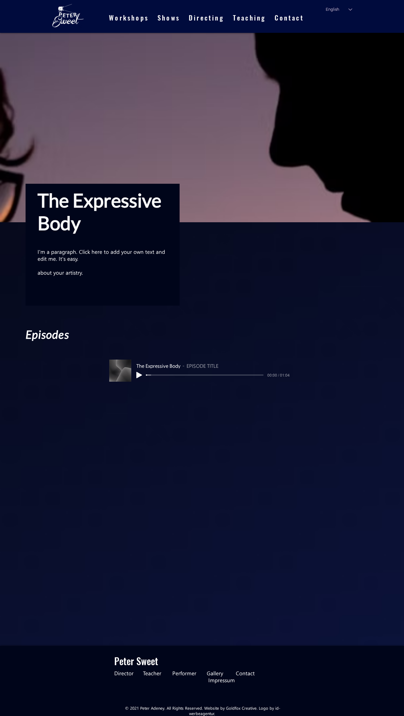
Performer (184, 673)
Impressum (221, 680)
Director (128, 673)
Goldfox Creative (241, 708)
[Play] (139, 375)
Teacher (157, 673)
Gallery (221, 673)
